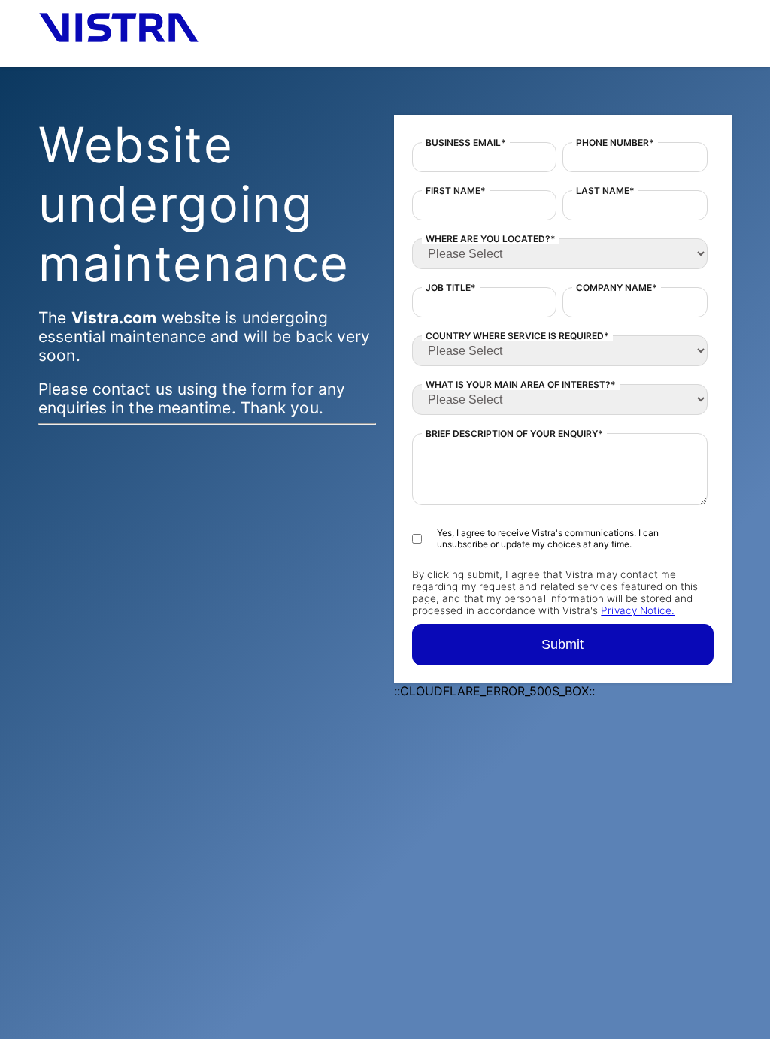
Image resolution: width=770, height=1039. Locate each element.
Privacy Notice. (638, 610)
